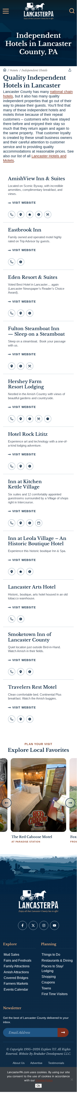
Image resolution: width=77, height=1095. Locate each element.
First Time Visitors (55, 994)
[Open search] (72, 11)
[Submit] (63, 1032)
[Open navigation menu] (6, 12)
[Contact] (11, 214)
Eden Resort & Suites (32, 277)
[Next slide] (70, 803)
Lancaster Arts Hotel (32, 587)
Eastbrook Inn (24, 230)
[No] (72, 1079)
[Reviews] (29, 214)
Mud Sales (11, 954)
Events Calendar (16, 989)
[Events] (38, 523)
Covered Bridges (16, 978)
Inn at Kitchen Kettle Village (25, 484)
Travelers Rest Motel (32, 687)
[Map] (20, 214)
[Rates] (38, 214)
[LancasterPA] (4, 70)
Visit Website (24, 202)
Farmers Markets (16, 983)
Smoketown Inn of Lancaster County (29, 637)
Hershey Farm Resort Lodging (26, 384)
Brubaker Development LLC (52, 1054)
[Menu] (47, 214)
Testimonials (56, 1063)
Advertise (36, 1063)
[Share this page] (70, 70)
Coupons (48, 982)
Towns (46, 988)
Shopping (49, 976)
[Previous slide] (6, 803)
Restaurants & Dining (57, 960)
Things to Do (51, 954)
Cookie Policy (44, 1080)
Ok (38, 1085)
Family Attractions (16, 966)
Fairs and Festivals (17, 960)
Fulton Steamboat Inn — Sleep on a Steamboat (36, 331)
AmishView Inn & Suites (36, 178)
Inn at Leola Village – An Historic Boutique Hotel (37, 541)
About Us (19, 1063)
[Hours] (47, 418)
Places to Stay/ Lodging (52, 968)
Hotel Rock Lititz (28, 434)
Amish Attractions (16, 972)
